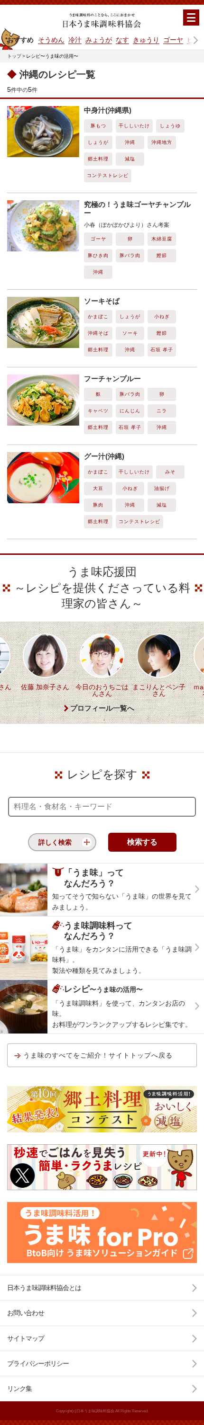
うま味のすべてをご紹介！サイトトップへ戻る (98, 1055)
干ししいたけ (134, 125)
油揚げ (162, 488)
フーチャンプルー (112, 378)
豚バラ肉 (130, 255)
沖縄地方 (161, 142)
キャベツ (98, 410)
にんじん (130, 410)
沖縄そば (98, 333)
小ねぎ (162, 316)
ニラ (162, 410)
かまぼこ (98, 316)
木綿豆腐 (161, 238)
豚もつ (98, 125)
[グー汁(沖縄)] (43, 477)
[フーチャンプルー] (43, 400)
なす (122, 40)
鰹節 (162, 255)
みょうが (98, 40)
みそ (170, 471)
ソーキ (130, 333)
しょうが (98, 142)
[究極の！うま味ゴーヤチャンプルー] (43, 225)
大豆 (98, 488)
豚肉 (98, 505)
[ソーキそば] (43, 322)
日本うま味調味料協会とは (44, 1287)
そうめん (51, 40)
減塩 (130, 158)
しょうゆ (170, 125)
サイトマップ (25, 1338)
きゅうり (146, 40)
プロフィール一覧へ (102, 708)
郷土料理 (98, 158)
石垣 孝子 (161, 349)
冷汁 (75, 40)
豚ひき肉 (98, 255)
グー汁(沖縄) (104, 456)
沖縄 (130, 142)
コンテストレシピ (108, 175)
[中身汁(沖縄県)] (43, 131)
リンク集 (19, 1388)
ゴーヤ (173, 40)
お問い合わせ (25, 1313)
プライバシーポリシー (38, 1363)
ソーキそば (102, 301)
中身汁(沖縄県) (107, 110)
